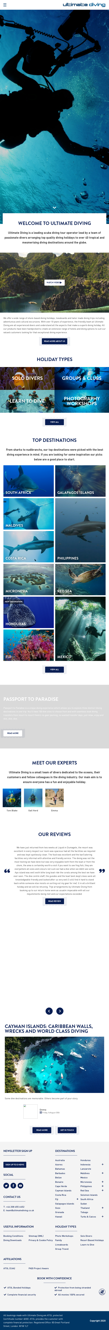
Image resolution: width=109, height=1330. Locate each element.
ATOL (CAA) (9, 1268)
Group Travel (62, 1248)
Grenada (59, 1212)
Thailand (85, 1207)
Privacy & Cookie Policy (41, 1240)
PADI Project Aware (39, 1268)
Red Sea (84, 1190)
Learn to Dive (87, 1244)
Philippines (86, 1186)
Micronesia (86, 1181)
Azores (58, 1164)
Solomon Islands (89, 1194)
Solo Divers (86, 1235)
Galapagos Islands (64, 1203)
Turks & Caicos (88, 1216)
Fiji (56, 1199)
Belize (58, 1177)
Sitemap (33, 1235)
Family (58, 1240)
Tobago (84, 1212)
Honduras (85, 1160)
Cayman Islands (63, 1190)
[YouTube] (20, 1186)
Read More (12, 733)
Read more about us (54, 341)
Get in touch (67, 1130)
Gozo (57, 1207)
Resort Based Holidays (92, 1240)
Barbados (60, 1173)
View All (54, 422)
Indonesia (85, 1164)
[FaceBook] (13, 1186)
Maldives (85, 1173)
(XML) (40, 1235)
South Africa (86, 1199)
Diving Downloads (12, 1240)
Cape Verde (61, 1186)
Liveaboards (61, 1244)
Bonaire (59, 1181)
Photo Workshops (64, 1235)
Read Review (54, 901)
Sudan (83, 1203)
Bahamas (60, 1168)
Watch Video (53, 282)
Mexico (84, 1177)
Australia (60, 1160)
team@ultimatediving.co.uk (20, 1210)
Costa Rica (60, 1194)
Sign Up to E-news (15, 1164)
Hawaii (58, 1216)
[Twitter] (6, 1186)
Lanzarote (85, 1168)
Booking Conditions (13, 1235)
